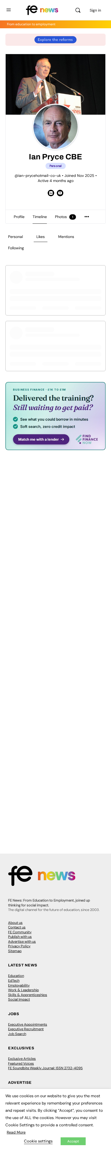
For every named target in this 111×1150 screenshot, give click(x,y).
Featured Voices (21, 1063)
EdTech (13, 980)
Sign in (95, 10)
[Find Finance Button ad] (55, 446)
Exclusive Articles (22, 1058)
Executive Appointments (27, 1024)
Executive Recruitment (26, 1029)
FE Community (20, 932)
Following (16, 248)
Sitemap (15, 951)
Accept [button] (73, 1141)
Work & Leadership (23, 990)
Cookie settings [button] (38, 1141)
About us (15, 922)
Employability (19, 985)
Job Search (17, 1034)
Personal (15, 236)
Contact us (17, 927)
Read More (16, 1132)
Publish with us (20, 936)
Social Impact (19, 999)
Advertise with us (22, 941)
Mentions (66, 236)
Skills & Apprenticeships (27, 995)
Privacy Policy (19, 946)
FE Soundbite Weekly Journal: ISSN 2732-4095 (45, 1068)
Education (16, 975)
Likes (40, 236)
